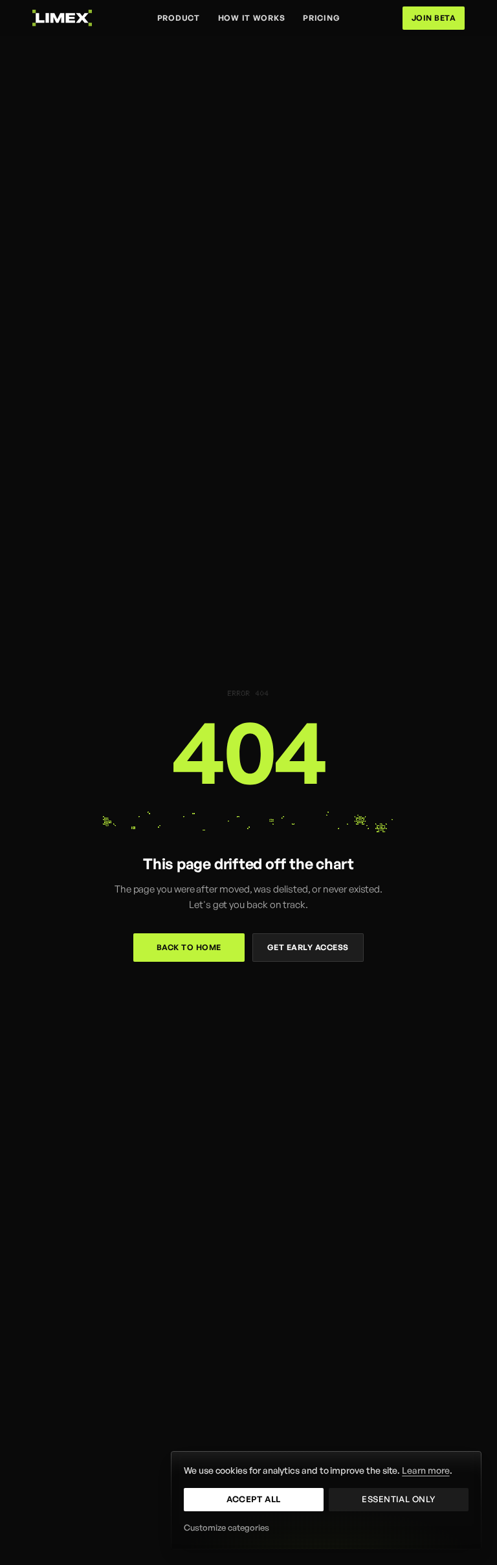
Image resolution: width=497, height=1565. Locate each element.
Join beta (434, 18)
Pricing (321, 18)
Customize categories (226, 1527)
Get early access (308, 947)
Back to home (189, 947)
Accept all (253, 1499)
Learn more (425, 1470)
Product (178, 18)
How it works (251, 18)
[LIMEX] (62, 18)
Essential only (398, 1499)
